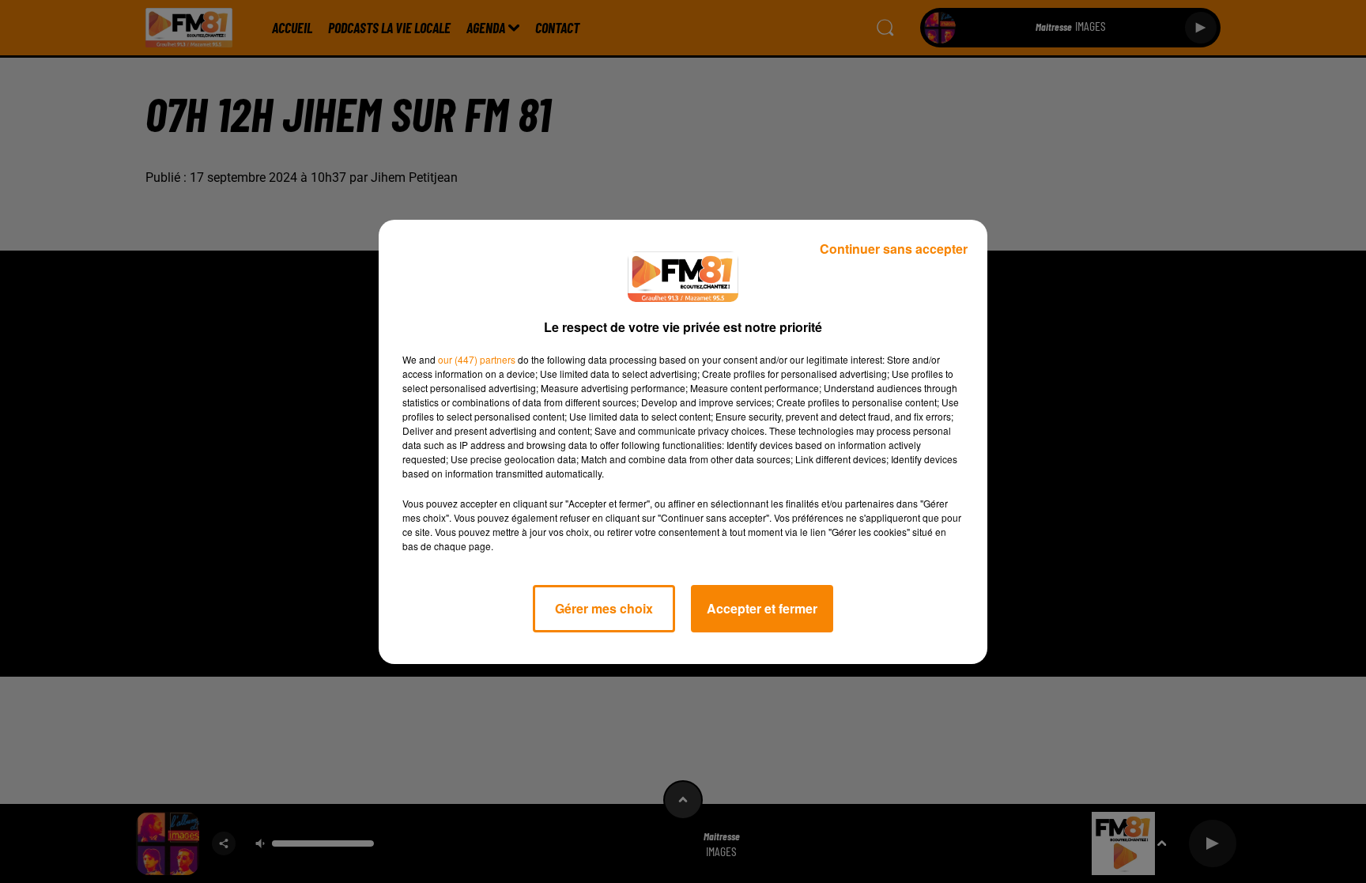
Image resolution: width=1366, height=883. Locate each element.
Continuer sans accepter (894, 249)
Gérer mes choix (604, 608)
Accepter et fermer (762, 608)
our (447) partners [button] (476, 359)
